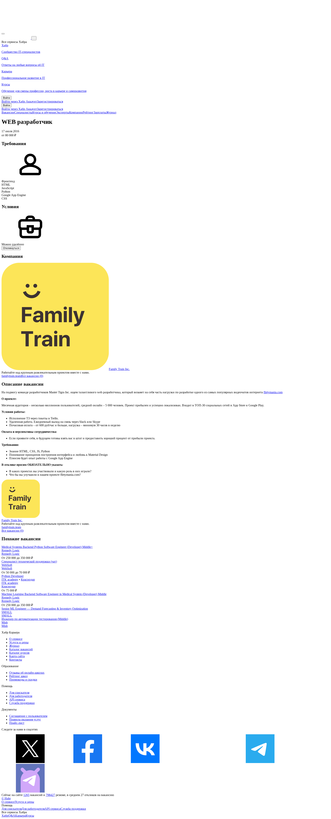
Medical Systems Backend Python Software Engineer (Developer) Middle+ (47, 547)
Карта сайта (17, 656)
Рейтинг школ (18, 676)
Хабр (5, 815)
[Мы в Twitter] (30, 762)
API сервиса (17, 699)
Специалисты (23, 112)
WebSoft (7, 565)
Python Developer (13, 576)
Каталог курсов (19, 652)
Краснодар (28, 579)
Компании (76, 112)
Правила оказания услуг (25, 719)
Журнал (111, 112)
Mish (5, 622)
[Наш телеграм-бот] (30, 791)
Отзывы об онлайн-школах (26, 672)
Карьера (20, 815)
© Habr (6, 798)
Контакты (15, 659)
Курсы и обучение (44, 112)
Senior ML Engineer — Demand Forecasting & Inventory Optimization (45, 608)
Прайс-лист (16, 723)
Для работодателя (20, 696)
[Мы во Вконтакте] (145, 762)
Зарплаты (100, 112)
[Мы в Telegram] (260, 762)
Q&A (11, 815)
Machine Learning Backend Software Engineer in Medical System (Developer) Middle (54, 594)
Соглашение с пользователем (28, 716)
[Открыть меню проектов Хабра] (3, 33)
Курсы (30, 815)
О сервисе (15, 639)
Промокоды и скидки (23, 679)
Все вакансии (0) (32, 376)
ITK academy (10, 579)
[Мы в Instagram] (202, 762)
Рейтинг (88, 112)
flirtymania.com (273, 392)
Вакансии (8, 112)
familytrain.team (11, 376)
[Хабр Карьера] (16, 38)
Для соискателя (19, 692)
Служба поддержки (22, 703)
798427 (50, 795)
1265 (26, 795)
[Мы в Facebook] (87, 762)
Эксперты (62, 112)
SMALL (7, 612)
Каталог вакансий (21, 649)
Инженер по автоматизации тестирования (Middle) (35, 619)
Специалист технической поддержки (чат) (29, 561)
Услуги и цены (19, 642)
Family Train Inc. (119, 369)
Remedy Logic (11, 550)
